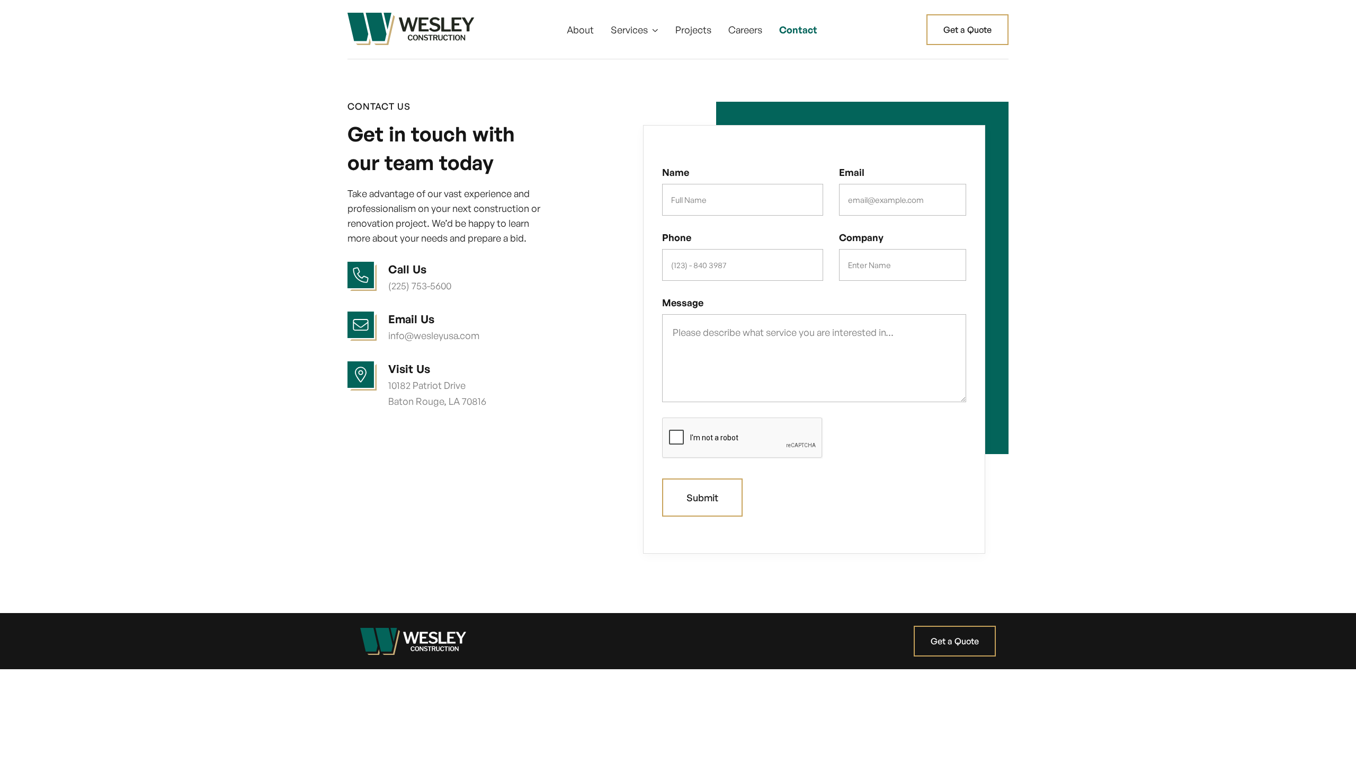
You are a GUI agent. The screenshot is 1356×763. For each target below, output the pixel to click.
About (580, 30)
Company (861, 237)
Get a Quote (967, 29)
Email (851, 172)
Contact (798, 30)
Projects (693, 30)
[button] (634, 29)
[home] (411, 29)
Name (675, 172)
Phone (676, 237)
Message (682, 302)
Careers (745, 30)
